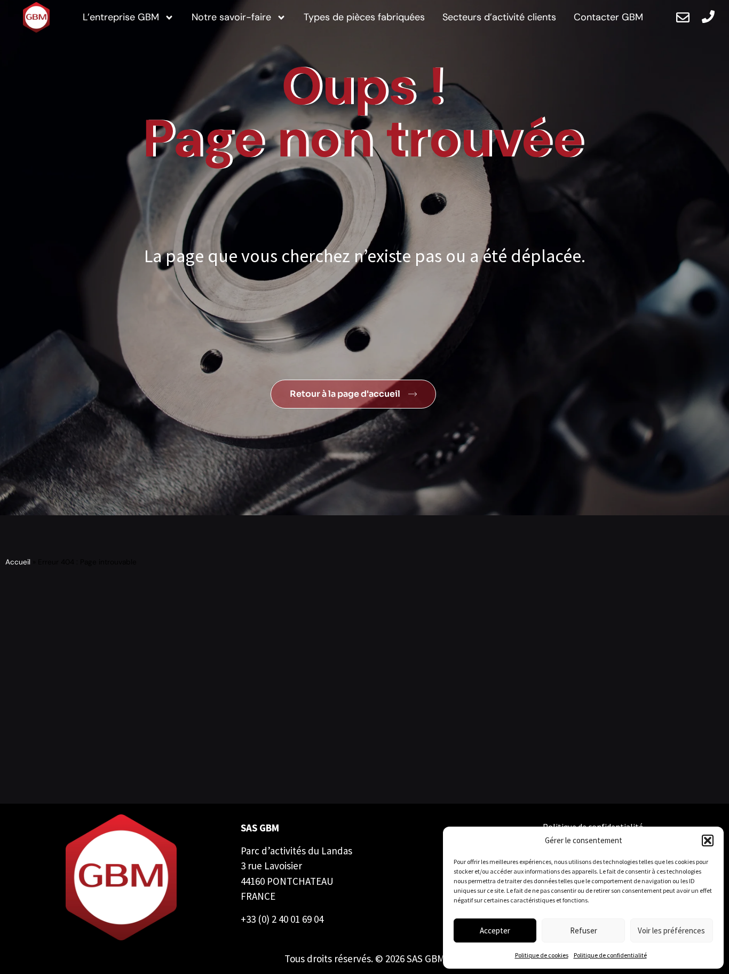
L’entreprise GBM (121, 17)
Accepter (495, 930)
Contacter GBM (608, 17)
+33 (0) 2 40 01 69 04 (282, 919)
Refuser (583, 930)
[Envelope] (683, 17)
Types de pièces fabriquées (364, 17)
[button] (707, 840)
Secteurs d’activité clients (499, 17)
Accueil (17, 562)
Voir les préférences (671, 930)
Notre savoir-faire (231, 17)
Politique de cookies (541, 955)
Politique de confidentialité (610, 955)
